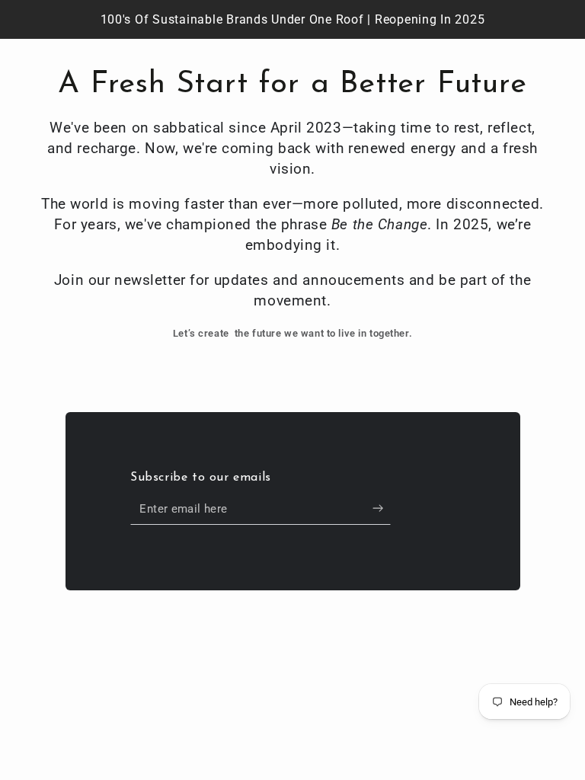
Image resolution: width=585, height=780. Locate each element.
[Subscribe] (381, 509)
